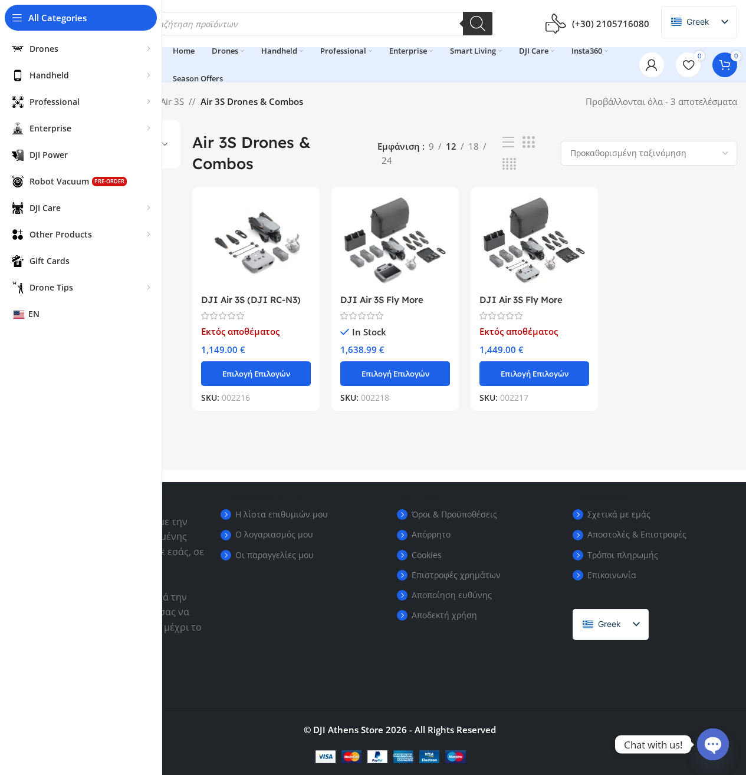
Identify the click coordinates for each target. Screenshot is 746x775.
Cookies (427, 554)
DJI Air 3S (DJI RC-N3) (251, 299)
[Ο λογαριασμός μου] (651, 65)
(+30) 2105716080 (610, 23)
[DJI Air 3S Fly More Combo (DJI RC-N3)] (534, 242)
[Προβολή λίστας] (508, 142)
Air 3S (172, 101)
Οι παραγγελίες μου (274, 554)
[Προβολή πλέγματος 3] (528, 142)
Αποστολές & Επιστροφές (636, 534)
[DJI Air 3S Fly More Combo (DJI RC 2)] (395, 242)
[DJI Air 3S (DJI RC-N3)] (256, 242)
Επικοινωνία (611, 575)
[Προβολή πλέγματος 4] (509, 164)
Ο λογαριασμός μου (274, 534)
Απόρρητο (431, 534)
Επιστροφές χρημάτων (456, 575)
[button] (395, 373)
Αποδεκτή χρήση (444, 615)
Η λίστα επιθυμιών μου (281, 514)
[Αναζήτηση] (477, 23)
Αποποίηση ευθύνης (452, 595)
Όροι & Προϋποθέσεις (454, 514)
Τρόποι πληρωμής (622, 554)
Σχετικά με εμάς (618, 514)
